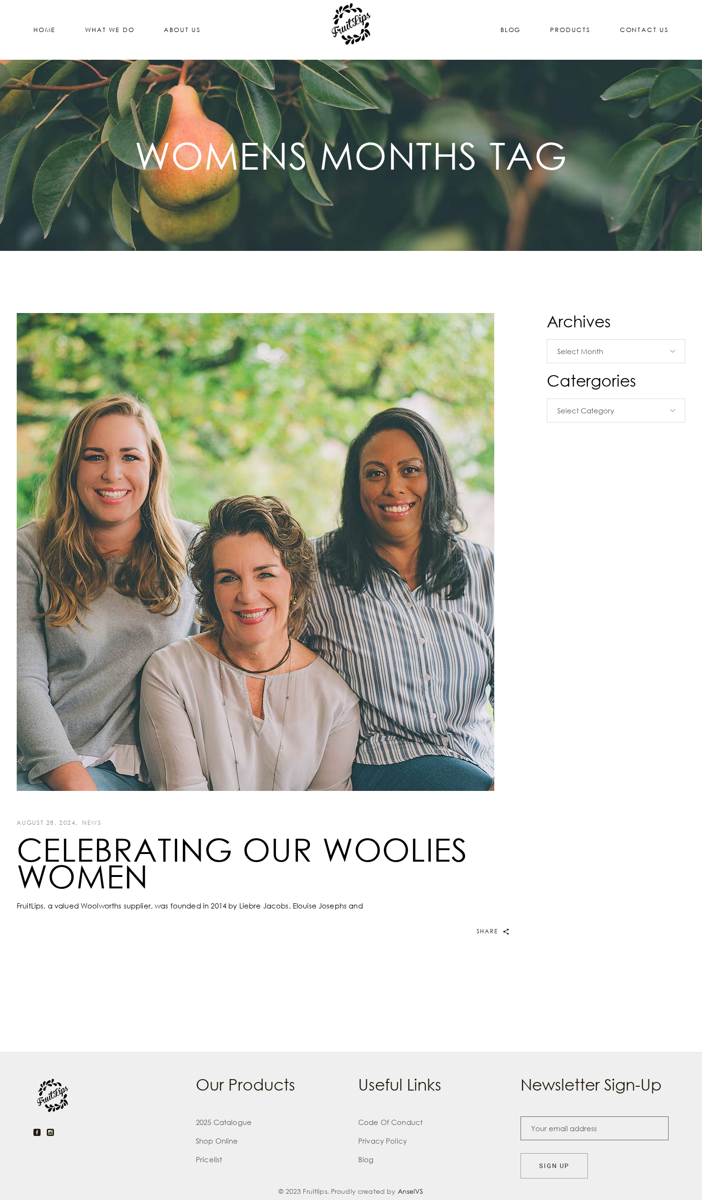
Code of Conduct (390, 1122)
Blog (366, 1159)
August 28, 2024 (46, 822)
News (91, 822)
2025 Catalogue (224, 1122)
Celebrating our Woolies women (242, 863)
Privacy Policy (382, 1140)
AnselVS (411, 1191)
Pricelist (209, 1159)
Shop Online (217, 1140)
